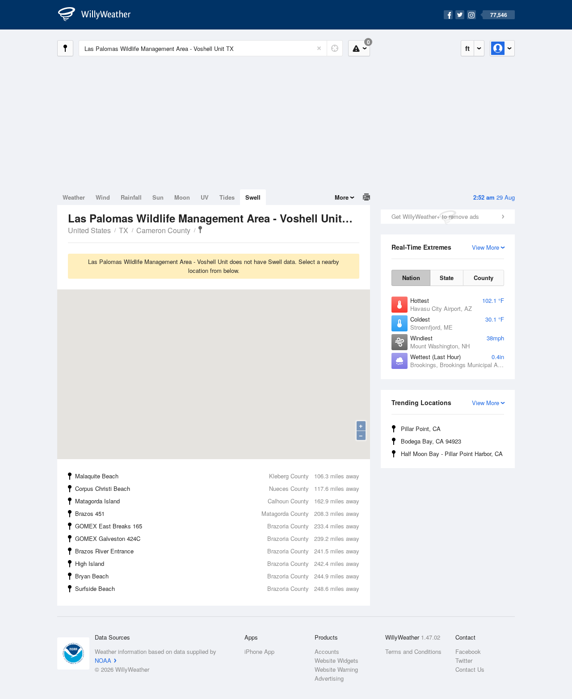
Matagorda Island (217, 501)
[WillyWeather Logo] (99, 14)
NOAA (103, 660)
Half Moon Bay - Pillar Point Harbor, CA (452, 453)
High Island (217, 563)
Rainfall (131, 197)
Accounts (327, 651)
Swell (253, 197)
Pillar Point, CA (421, 428)
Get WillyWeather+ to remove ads (435, 216)
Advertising (329, 678)
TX (123, 230)
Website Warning (336, 669)
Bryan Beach (217, 576)
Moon (182, 197)
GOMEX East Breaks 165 (217, 526)
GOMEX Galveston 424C (217, 538)
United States (89, 230)
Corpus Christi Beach (217, 488)
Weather (74, 197)
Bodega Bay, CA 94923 (431, 441)
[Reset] (319, 48)
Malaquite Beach (217, 476)
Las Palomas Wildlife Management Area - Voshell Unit (200, 229)
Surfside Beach (217, 588)
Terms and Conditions (413, 651)
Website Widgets (336, 660)
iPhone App (259, 651)
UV (205, 197)
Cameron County (163, 230)
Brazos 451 (217, 513)
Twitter (463, 660)
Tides (227, 197)
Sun (158, 197)
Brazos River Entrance (217, 551)
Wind (103, 197)
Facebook (468, 651)
